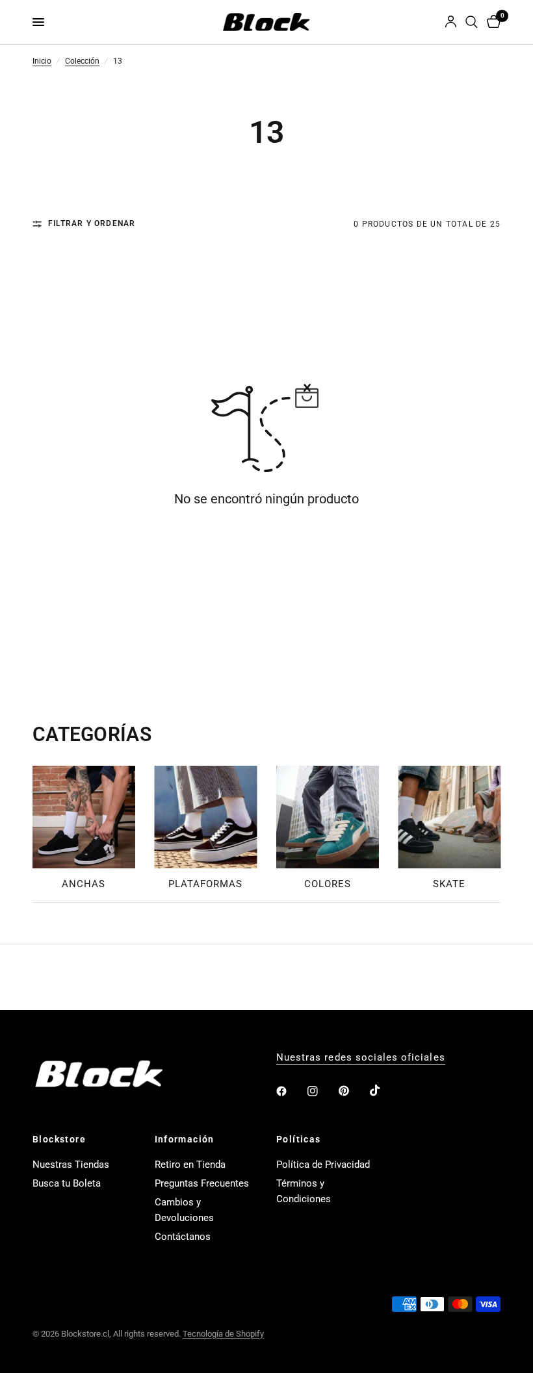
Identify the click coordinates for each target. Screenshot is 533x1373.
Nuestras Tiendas (70, 1164)
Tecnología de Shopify (223, 1334)
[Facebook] (290, 1091)
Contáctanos (183, 1236)
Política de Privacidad (323, 1164)
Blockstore (59, 1139)
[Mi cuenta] (451, 22)
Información (184, 1139)
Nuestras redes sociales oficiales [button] (360, 1057)
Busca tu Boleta (66, 1183)
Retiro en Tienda (190, 1164)
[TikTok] (384, 1090)
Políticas (298, 1139)
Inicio (41, 62)
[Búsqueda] (471, 22)
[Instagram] (321, 1091)
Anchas (83, 883)
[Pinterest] (353, 1091)
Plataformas (205, 883)
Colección (82, 62)
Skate (449, 883)
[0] (491, 22)
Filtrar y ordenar (91, 224)
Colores (327, 883)
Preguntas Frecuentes (202, 1183)
